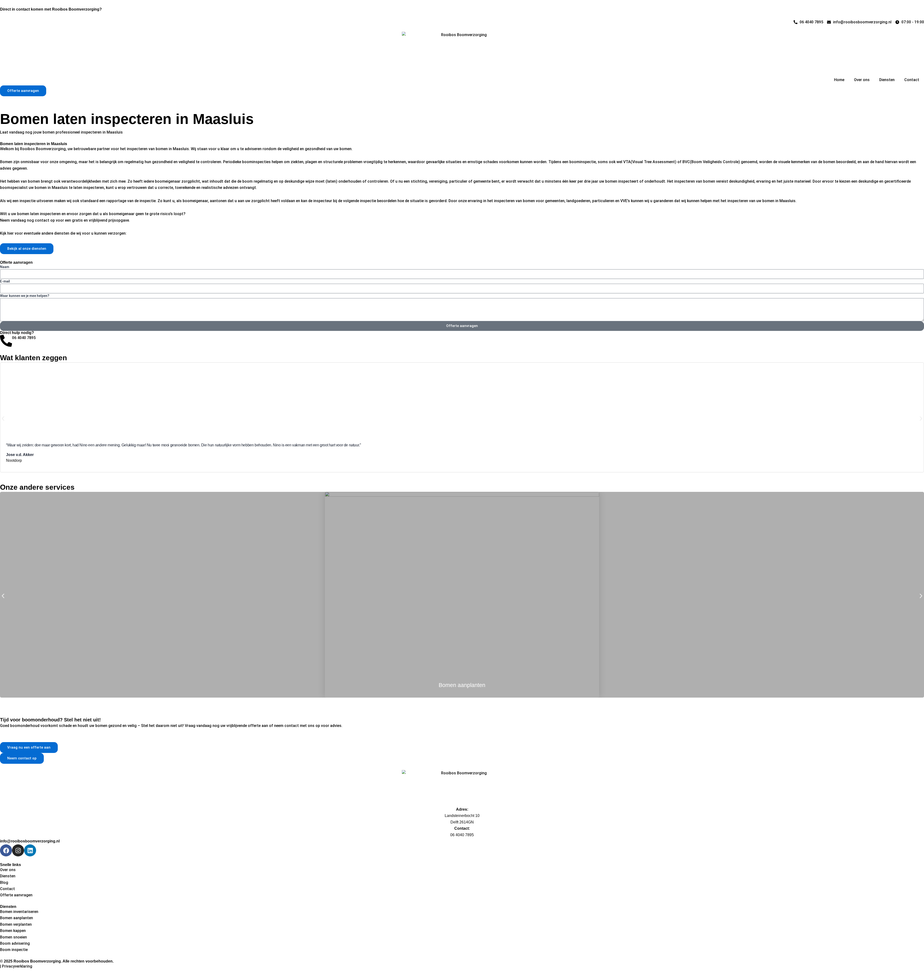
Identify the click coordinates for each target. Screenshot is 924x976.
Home (839, 79)
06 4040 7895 (24, 337)
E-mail (5, 281)
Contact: (462, 828)
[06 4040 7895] (6, 341)
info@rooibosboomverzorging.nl (30, 841)
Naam (4, 267)
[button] (3, 419)
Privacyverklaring (17, 966)
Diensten (887, 79)
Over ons (862, 79)
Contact (911, 79)
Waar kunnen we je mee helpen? (24, 296)
